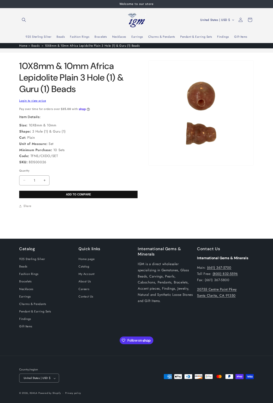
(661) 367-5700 (219, 267)
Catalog (83, 266)
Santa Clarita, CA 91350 (216, 295)
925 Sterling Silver (32, 259)
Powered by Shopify (49, 393)
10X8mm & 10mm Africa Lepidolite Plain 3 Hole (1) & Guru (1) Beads (92, 45)
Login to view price (32, 100)
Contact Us (85, 296)
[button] (24, 20)
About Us (84, 281)
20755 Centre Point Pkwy (217, 289)
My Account (86, 274)
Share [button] (27, 206)
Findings (25, 319)
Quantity (24, 171)
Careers (83, 289)
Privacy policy (73, 393)
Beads (23, 266)
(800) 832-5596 (225, 273)
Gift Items (25, 326)
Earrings (25, 296)
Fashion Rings (29, 274)
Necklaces (26, 289)
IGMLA (34, 393)
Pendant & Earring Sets (35, 311)
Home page (86, 259)
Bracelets (25, 281)
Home (23, 45)
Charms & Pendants (32, 304)
